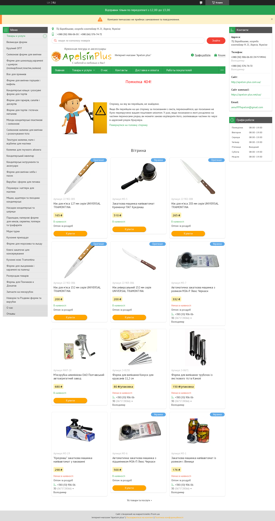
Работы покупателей (179, 70)
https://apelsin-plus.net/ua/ (246, 94)
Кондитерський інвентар (20, 155)
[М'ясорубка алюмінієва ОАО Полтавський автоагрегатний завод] (79, 347)
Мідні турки (13, 231)
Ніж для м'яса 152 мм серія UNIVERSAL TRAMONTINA (77, 289)
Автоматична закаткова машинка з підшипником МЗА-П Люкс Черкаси (134, 459)
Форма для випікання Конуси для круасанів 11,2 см (132, 376)
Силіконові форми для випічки (24, 54)
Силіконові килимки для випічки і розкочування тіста (24, 131)
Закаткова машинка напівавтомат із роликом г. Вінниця (193, 459)
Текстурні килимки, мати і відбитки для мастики (21, 141)
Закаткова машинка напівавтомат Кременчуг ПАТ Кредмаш (133, 205)
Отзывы (11, 313)
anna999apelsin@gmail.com (247, 107)
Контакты (121, 70)
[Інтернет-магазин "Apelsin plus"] (81, 55)
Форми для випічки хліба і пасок (22, 173)
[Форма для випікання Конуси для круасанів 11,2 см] (138, 347)
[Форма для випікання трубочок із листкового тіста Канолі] (197, 347)
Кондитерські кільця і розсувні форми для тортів (24, 92)
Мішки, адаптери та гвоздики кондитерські (23, 199)
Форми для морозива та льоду (24, 243)
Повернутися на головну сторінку (128, 125)
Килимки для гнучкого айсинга (24, 149)
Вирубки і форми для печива (23, 181)
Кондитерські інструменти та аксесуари (23, 163)
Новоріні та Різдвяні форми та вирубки (24, 299)
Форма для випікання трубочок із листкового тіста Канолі (192, 376)
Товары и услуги (16, 36)
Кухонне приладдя (17, 237)
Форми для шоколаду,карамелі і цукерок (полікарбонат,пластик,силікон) (25, 64)
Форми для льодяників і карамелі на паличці (20, 267)
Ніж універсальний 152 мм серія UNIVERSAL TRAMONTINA (131, 289)
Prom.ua (155, 514)
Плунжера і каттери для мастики (20, 189)
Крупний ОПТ (14, 48)
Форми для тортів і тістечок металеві (22, 111)
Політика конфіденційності (169, 517)
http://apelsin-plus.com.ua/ (246, 82)
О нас (10, 307)
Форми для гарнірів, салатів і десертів (23, 102)
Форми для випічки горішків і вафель (23, 82)
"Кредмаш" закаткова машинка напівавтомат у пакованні (73, 459)
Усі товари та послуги (138, 500)
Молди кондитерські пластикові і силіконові (24, 121)
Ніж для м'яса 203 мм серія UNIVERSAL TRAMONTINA (194, 205)
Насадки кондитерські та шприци (21, 209)
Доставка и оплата (147, 70)
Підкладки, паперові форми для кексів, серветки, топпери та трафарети (23, 221)
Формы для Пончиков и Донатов (20, 283)
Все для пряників (16, 74)
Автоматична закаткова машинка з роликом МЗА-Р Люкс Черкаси (193, 289)
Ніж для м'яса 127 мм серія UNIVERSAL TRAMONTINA (77, 205)
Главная (59, 70)
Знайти (216, 40)
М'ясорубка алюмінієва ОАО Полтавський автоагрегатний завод (79, 376)
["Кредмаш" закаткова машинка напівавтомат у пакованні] (79, 430)
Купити (70, 233)
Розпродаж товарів (18, 275)
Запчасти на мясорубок (20, 291)
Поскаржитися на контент (139, 517)
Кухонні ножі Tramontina (20, 259)
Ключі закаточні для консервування (18, 251)
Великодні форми (17, 42)
